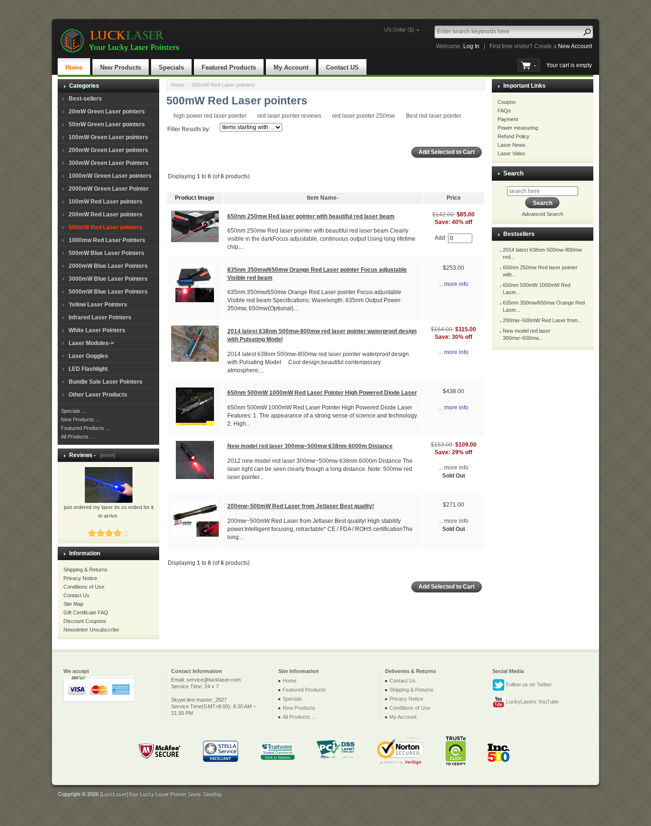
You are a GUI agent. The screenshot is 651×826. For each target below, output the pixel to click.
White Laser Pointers (97, 330)
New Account (575, 46)
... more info (453, 284)
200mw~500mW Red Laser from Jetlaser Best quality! (300, 506)
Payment (508, 119)
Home (73, 67)
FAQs (504, 110)
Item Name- (322, 197)
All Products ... (77, 436)
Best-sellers (85, 98)
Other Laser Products (98, 394)
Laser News (512, 145)
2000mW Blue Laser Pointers (108, 266)
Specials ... (73, 411)
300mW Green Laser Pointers (109, 163)
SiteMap (212, 793)
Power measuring (518, 128)
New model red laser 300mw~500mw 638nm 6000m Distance (310, 446)
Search (513, 173)
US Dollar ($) (399, 29)
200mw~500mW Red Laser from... (542, 320)
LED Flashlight (88, 369)
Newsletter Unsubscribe (91, 629)
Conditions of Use (83, 587)
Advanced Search (542, 214)
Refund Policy (513, 136)
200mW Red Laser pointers (105, 214)
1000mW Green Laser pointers (110, 176)
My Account (291, 67)
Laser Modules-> (91, 343)
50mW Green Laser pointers (107, 124)
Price (454, 197)
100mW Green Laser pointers (108, 137)
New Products (120, 67)
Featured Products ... (85, 428)
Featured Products (229, 67)
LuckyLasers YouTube (532, 701)
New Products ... (80, 419)
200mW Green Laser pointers (108, 150)
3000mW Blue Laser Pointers (108, 278)
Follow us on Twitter (528, 684)
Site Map (73, 604)
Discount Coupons (84, 621)
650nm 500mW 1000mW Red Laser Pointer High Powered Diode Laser (322, 392)
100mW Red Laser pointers (105, 201)
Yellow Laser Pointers (98, 304)
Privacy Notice (80, 578)
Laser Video (511, 153)
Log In (471, 46)
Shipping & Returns (85, 569)
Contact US (342, 67)
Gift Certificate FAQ (85, 612)
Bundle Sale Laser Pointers (105, 381)
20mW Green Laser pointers (107, 111)
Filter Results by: (188, 129)
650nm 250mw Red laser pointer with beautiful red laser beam (311, 216)
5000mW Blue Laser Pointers (108, 291)
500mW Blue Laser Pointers (106, 253)
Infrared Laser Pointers (100, 317)
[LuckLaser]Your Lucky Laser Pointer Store (150, 793)
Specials (171, 67)
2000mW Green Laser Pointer (109, 188)
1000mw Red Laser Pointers (107, 240)
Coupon (507, 102)
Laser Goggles (88, 356)
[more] (106, 455)
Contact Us (76, 595)
